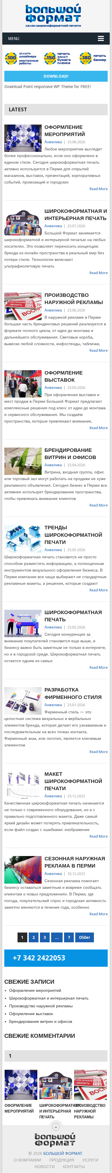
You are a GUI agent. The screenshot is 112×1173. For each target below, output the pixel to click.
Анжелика (53, 142)
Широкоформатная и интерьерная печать (76, 214)
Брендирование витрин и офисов (70, 453)
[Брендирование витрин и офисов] (22, 461)
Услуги (90, 1160)
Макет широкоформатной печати (73, 781)
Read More (99, 189)
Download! (56, 76)
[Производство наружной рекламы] (22, 306)
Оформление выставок (64, 376)
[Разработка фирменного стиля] (22, 701)
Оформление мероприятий (65, 130)
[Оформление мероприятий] (22, 138)
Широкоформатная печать (73, 615)
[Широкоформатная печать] (22, 623)
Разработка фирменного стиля (73, 693)
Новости (44, 1166)
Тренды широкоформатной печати (73, 534)
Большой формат (62, 1153)
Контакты (74, 1166)
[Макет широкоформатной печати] (22, 785)
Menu (13, 38)
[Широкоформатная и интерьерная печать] (22, 222)
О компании (27, 1160)
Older (84, 937)
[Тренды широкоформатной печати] (22, 538)
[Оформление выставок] (22, 384)
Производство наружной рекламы (74, 298)
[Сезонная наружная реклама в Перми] (22, 869)
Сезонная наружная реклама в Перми (75, 862)
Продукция (61, 1160)
